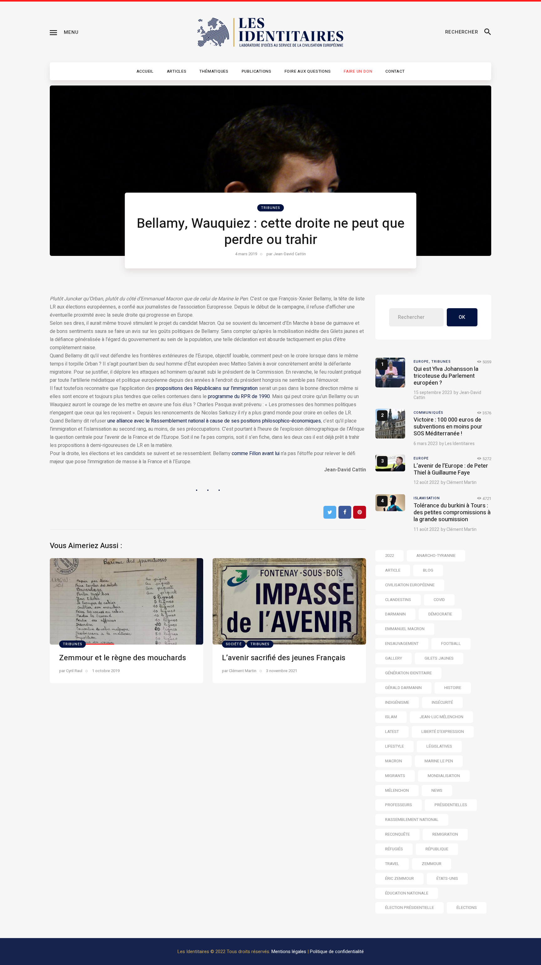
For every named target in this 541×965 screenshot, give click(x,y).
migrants (395, 776)
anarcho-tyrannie (436, 555)
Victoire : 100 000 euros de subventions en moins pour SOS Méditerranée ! (448, 427)
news (436, 790)
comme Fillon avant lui (256, 453)
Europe (421, 458)
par (286, 254)
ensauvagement (402, 643)
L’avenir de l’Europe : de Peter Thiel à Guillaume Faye (451, 469)
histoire (452, 688)
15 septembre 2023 (433, 392)
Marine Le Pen (439, 761)
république (436, 849)
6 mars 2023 (426, 443)
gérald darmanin (403, 688)
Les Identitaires (460, 443)
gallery (393, 658)
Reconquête (397, 834)
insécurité (442, 702)
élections (466, 908)
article (392, 570)
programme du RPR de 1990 (239, 396)
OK (462, 317)
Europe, (422, 361)
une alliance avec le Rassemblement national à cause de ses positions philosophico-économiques (214, 421)
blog (428, 570)
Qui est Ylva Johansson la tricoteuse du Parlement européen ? (446, 376)
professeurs (398, 805)
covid (439, 600)
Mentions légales (288, 951)
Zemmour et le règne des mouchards (122, 657)
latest (392, 731)
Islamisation (427, 498)
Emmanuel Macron (405, 629)
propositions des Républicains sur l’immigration (207, 388)
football (451, 643)
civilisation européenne (410, 585)
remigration (445, 834)
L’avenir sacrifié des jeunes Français (283, 657)
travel (392, 864)
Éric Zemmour (399, 878)
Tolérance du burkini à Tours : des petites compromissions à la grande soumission (452, 512)
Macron (393, 761)
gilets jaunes (439, 658)
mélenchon (397, 790)
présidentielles (451, 805)
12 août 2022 (426, 482)
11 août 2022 (426, 529)
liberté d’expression (442, 731)
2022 (389, 555)
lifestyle (394, 746)
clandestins (398, 600)
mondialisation (444, 776)
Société (234, 644)
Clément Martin (461, 482)
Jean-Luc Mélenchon (441, 717)
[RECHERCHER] (487, 32)
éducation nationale (406, 893)
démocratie (440, 614)
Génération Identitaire (408, 673)
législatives (439, 746)
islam (391, 717)
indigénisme (397, 702)
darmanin (395, 614)
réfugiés (394, 849)
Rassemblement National (412, 819)
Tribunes (270, 207)
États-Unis (447, 878)
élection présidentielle (409, 908)
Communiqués (428, 412)
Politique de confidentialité (337, 951)
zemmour (431, 864)
